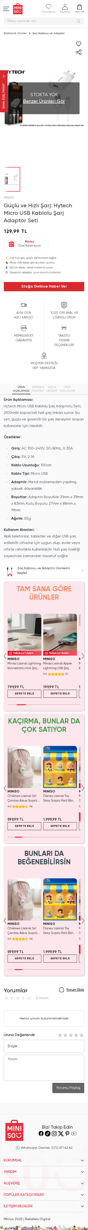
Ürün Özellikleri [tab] (67, 389)
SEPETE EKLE (24, 693)
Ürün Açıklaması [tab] (21, 389)
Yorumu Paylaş (68, 1088)
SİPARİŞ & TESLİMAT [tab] (38, 389)
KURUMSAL (13, 1160)
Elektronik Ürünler (15, 33)
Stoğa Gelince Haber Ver (44, 286)
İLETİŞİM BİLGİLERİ (18, 1206)
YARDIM (10, 1172)
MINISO (9, 197)
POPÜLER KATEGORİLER (24, 1195)
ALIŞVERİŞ (12, 1183)
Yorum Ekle (75, 990)
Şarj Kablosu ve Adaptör (48, 33)
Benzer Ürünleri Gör (44, 101)
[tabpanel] (44, 478)
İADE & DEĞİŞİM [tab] (51, 389)
